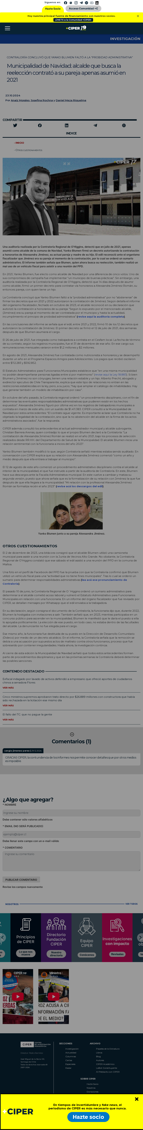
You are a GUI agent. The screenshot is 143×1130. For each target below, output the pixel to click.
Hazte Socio (53, 8)
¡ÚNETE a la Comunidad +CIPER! (73, 20)
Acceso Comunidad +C (83, 8)
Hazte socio (88, 1117)
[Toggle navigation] (7, 28)
